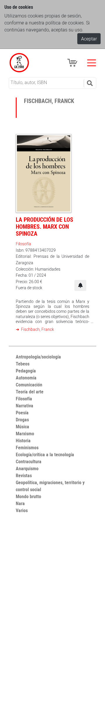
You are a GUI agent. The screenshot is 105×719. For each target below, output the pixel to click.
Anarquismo (27, 468)
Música (22, 426)
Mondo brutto (28, 496)
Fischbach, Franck (37, 329)
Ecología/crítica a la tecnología (45, 454)
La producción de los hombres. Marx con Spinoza (44, 226)
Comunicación (29, 384)
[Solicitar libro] (80, 285)
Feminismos (27, 447)
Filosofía (23, 243)
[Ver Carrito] (73, 62)
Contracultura (28, 461)
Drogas (22, 419)
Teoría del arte (29, 391)
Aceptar (89, 38)
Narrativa (24, 405)
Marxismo (25, 433)
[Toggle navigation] (92, 63)
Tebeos (22, 364)
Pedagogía (26, 371)
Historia (23, 440)
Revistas (24, 475)
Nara (20, 503)
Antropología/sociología (38, 357)
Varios (22, 510)
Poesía (22, 412)
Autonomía (26, 377)
